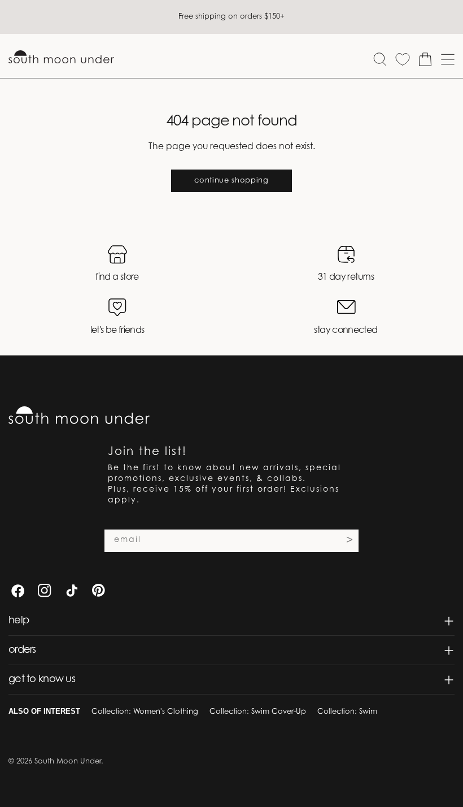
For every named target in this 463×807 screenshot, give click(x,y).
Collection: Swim (347, 711)
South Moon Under (67, 761)
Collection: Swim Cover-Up (257, 711)
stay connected (345, 330)
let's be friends (117, 330)
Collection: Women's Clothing (144, 711)
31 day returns (346, 277)
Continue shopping (231, 180)
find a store (116, 277)
